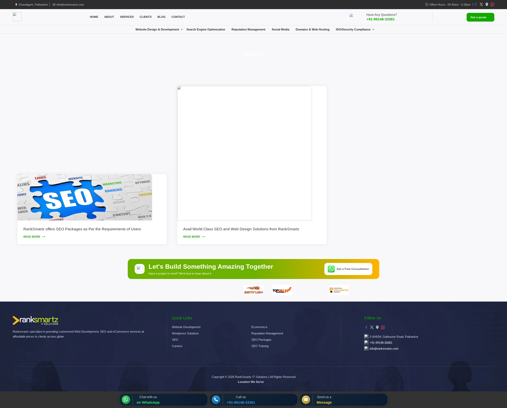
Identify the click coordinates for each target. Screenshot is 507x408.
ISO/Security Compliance (353, 29)
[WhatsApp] (127, 400)
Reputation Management (248, 29)
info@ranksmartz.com (70, 4)
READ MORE (31, 236)
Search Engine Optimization (205, 29)
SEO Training (260, 346)
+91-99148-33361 (380, 19)
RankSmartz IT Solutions (251, 377)
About (109, 16)
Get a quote (478, 17)
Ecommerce (259, 327)
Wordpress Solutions (185, 333)
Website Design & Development (157, 29)
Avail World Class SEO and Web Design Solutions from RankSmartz (241, 229)
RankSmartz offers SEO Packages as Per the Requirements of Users (82, 229)
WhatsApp (151, 402)
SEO (175, 339)
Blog (161, 16)
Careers (177, 346)
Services (127, 16)
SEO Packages (261, 339)
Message (324, 402)
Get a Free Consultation (353, 268)
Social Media (280, 29)
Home (94, 16)
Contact (178, 16)
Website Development (186, 327)
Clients (146, 16)
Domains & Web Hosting (313, 29)
